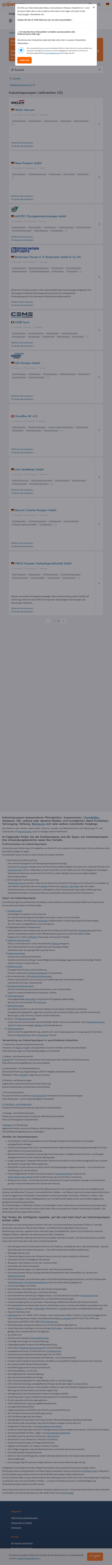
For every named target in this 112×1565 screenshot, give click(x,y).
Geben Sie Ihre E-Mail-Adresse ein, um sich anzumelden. (44, 20)
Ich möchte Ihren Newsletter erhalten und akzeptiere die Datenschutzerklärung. (46, 33)
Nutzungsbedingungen (52, 53)
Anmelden (24, 60)
